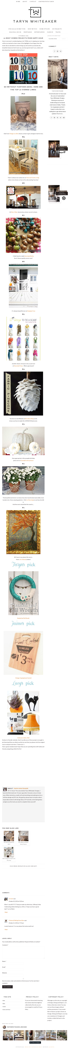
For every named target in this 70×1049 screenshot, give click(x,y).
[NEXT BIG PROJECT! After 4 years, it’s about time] (30, 1035)
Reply (6, 912)
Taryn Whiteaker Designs (35, 15)
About (4, 1003)
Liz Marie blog (30, 500)
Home (4, 1000)
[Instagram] (57, 51)
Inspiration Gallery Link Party (27, 866)
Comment (5, 945)
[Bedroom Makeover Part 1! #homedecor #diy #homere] (19, 1035)
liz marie (11, 898)
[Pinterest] (60, 51)
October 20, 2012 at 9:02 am (16, 901)
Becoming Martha (29, 256)
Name (4, 961)
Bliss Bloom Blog (29, 418)
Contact (4, 1006)
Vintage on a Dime (14, 133)
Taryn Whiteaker (21, 788)
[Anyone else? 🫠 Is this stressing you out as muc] (40, 1035)
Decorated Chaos (18, 366)
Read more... (60, 113)
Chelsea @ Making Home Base (16, 920)
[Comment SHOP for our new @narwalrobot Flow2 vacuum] (51, 1035)
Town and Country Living (32, 177)
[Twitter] (60, 117)
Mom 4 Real (14, 212)
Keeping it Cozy (31, 311)
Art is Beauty (23, 559)
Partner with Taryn (6, 1009)
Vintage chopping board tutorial (23, 678)
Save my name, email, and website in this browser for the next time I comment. (20, 982)
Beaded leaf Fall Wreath (23, 618)
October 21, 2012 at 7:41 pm (16, 923)
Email (4, 967)
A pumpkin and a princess (27, 460)
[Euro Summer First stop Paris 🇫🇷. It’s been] (62, 1035)
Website (4, 973)
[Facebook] (54, 51)
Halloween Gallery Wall (23, 738)
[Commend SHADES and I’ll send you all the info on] (8, 1035)
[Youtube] (63, 117)
